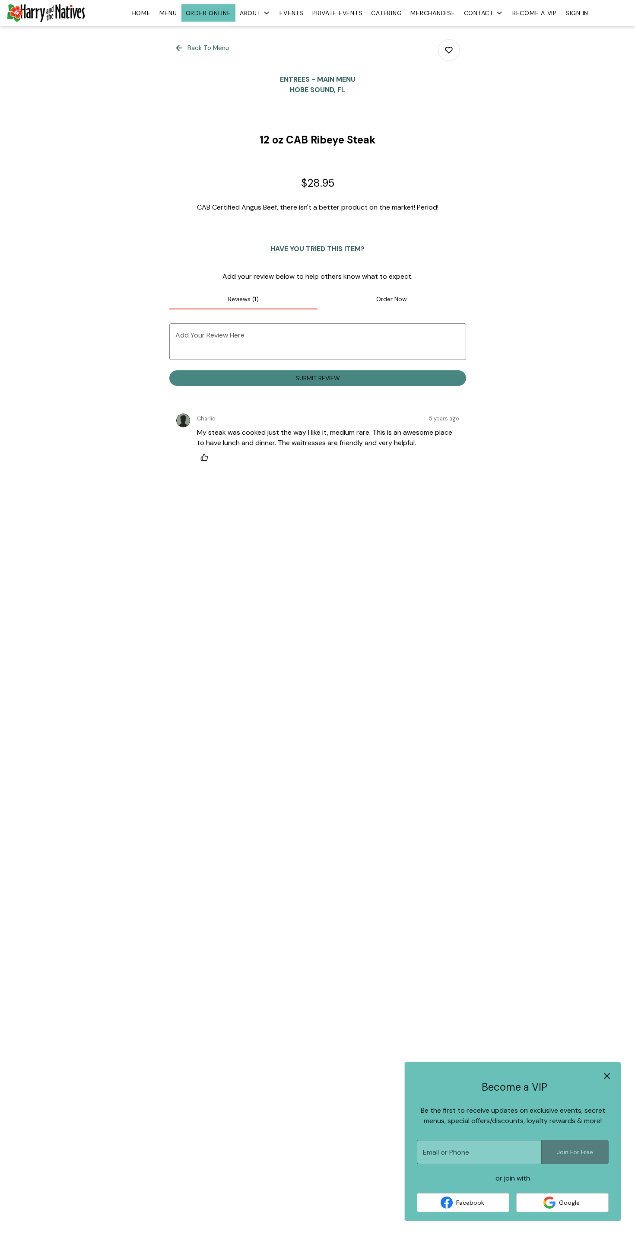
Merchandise (432, 13)
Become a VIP (534, 13)
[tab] (243, 299)
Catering (386, 13)
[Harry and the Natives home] (46, 13)
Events (291, 13)
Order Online (208, 13)
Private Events (337, 13)
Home (141, 13)
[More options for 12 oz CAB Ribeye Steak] (448, 50)
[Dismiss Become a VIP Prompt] (607, 1076)
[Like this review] (206, 457)
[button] (255, 13)
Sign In (576, 13)
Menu (168, 13)
